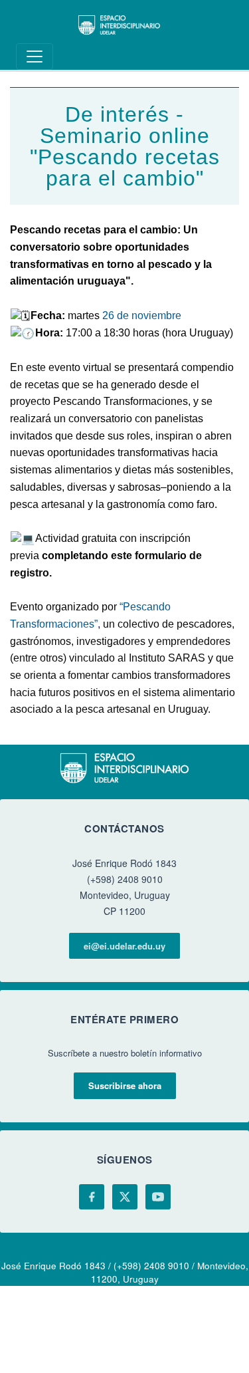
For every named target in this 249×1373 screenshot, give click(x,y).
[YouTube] (158, 1196)
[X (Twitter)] (124, 1196)
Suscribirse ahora (124, 1085)
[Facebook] (91, 1196)
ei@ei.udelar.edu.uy (124, 945)
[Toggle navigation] (34, 56)
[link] (141, 315)
